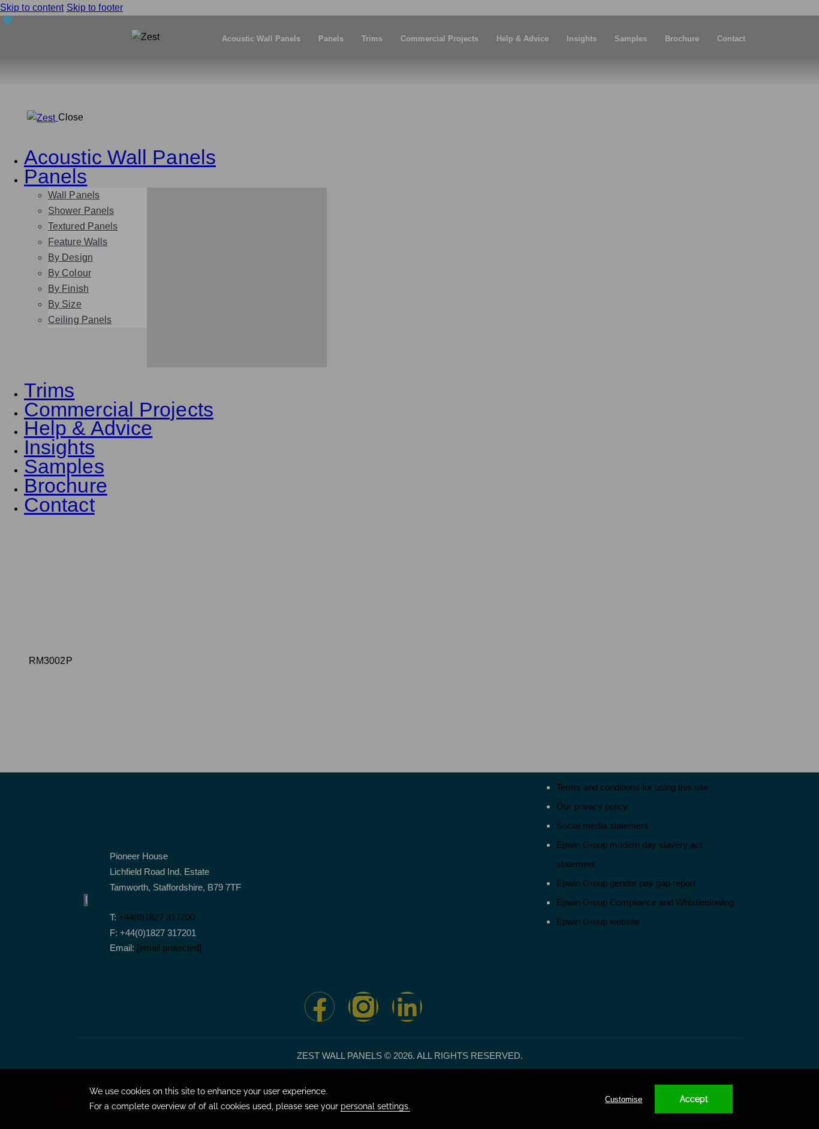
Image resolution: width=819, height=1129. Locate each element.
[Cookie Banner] (409, 1099)
